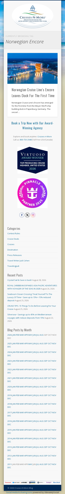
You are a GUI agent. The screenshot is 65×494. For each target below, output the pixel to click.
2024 (9, 352)
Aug (41, 335)
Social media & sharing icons (19, 492)
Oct (50, 343)
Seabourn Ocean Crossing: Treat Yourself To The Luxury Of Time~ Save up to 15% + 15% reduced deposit (29, 297)
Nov (54, 343)
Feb (17, 335)
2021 (9, 378)
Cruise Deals (13, 238)
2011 (9, 464)
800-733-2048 (26, 139)
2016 (9, 421)
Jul (37, 335)
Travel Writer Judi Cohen (18, 260)
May (30, 335)
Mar (22, 335)
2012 (9, 455)
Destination (12, 249)
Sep (45, 343)
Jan (14, 335)
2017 (9, 412)
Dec (9, 346)
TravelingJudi (13, 266)
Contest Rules (13, 233)
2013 (9, 447)
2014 (9, 438)
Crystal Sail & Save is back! (19, 280)
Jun (34, 335)
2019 (9, 395)
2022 (9, 369)
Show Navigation (55, 27)
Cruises (10, 244)
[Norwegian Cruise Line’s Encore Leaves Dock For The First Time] (32, 68)
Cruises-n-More (44, 136)
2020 (9, 386)
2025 (9, 343)
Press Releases (14, 255)
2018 (9, 404)
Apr (26, 335)
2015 (9, 429)
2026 (9, 335)
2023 (9, 360)
